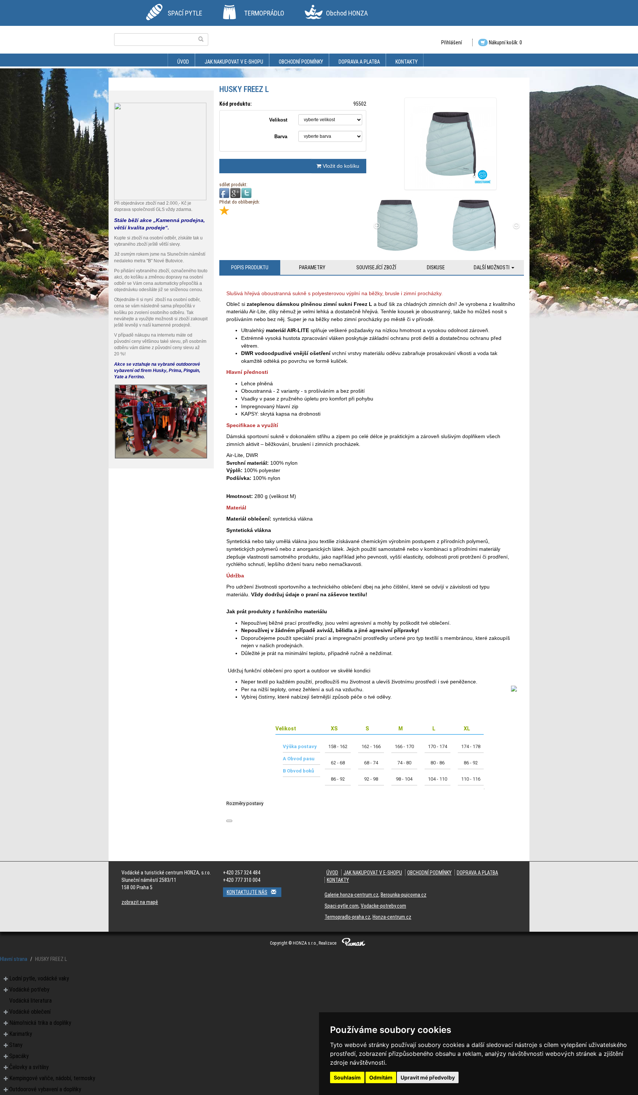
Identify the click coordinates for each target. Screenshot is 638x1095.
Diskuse (436, 267)
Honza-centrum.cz (392, 917)
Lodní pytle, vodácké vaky (39, 978)
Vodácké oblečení (30, 1011)
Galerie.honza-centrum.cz (351, 895)
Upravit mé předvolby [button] (428, 1077)
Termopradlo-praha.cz (347, 917)
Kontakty (406, 62)
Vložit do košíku (340, 166)
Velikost (278, 120)
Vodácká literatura (30, 1000)
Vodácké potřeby (29, 989)
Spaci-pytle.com (342, 906)
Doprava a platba (359, 62)
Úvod (183, 62)
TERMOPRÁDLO (264, 13)
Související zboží (376, 267)
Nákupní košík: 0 (505, 42)
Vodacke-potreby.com (383, 906)
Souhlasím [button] (347, 1077)
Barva (280, 136)
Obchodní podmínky (301, 62)
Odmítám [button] (380, 1077)
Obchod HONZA (347, 13)
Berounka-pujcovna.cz (403, 895)
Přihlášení (451, 42)
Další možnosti (492, 267)
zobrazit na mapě (139, 902)
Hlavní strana (13, 959)
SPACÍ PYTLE (185, 13)
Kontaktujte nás (247, 892)
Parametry (312, 267)
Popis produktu (249, 267)
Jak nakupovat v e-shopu (234, 62)
